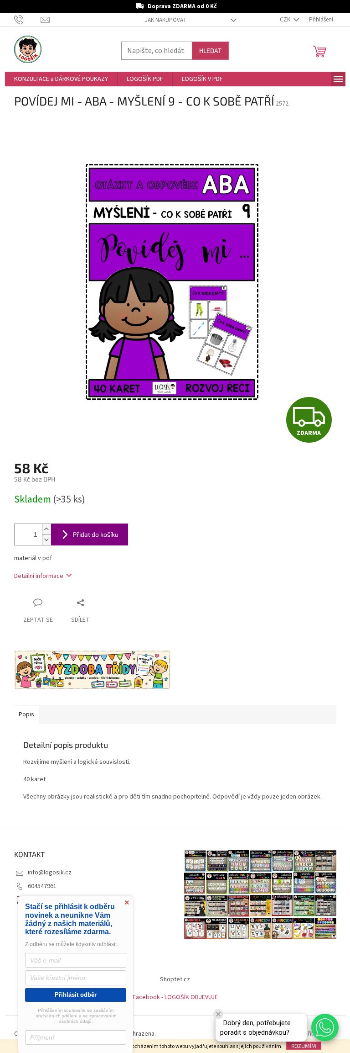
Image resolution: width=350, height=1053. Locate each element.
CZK (286, 20)
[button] (325, 1027)
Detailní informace (38, 576)
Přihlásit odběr (76, 994)
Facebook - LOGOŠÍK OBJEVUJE (175, 997)
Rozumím (303, 1045)
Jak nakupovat (165, 20)
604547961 (42, 886)
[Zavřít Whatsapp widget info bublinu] (218, 1014)
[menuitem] (61, 79)
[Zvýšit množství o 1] (46, 529)
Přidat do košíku (95, 534)
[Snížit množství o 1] (46, 539)
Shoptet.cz (175, 979)
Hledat (210, 50)
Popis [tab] (26, 714)
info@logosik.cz (50, 872)
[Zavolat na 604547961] (27, 20)
